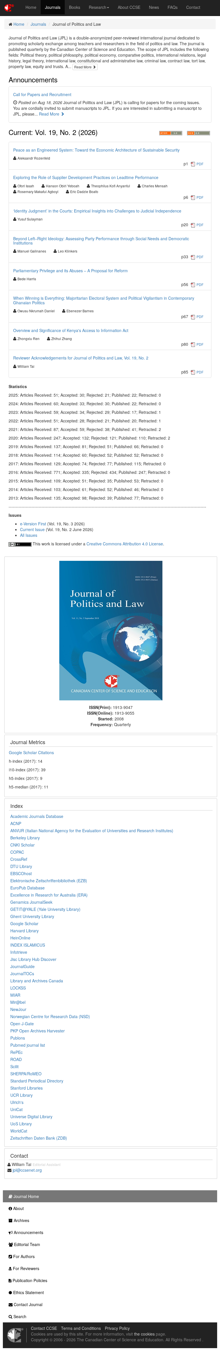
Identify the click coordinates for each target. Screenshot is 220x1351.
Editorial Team (26, 1244)
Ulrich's (16, 1102)
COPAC (17, 852)
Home (30, 7)
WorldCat (18, 1131)
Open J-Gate (22, 1023)
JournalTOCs (22, 973)
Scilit (14, 1066)
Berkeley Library (25, 838)
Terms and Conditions (81, 1328)
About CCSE (129, 7)
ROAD (16, 1059)
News (154, 7)
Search (19, 1316)
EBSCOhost (21, 873)
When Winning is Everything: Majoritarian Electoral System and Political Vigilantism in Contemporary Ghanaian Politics (103, 300)
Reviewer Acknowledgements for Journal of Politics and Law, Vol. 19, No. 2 (80, 358)
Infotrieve (18, 952)
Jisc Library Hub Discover (33, 959)
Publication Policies (29, 1280)
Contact (193, 7)
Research (97, 7)
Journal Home (25, 1196)
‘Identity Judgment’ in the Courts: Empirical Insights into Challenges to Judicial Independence (97, 211)
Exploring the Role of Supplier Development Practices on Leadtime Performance (85, 177)
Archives (21, 1220)
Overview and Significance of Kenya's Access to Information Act (70, 330)
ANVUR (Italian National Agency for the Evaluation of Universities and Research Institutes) (91, 830)
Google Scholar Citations (31, 752)
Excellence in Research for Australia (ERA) (49, 895)
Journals (52, 7)
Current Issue (32, 529)
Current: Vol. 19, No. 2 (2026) (53, 132)
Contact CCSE (44, 1328)
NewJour (18, 1009)
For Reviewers (25, 1268)
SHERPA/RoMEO (26, 1073)
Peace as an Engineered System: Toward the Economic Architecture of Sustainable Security (96, 150)
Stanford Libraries (26, 1088)
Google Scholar (24, 923)
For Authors (23, 1256)
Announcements (33, 79)
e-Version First (33, 524)
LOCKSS (18, 988)
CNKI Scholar (22, 845)
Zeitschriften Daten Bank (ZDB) (38, 1138)
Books (74, 7)
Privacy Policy (117, 1328)
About (18, 1208)
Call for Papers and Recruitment (42, 94)
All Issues (28, 535)
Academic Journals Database (36, 816)
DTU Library (21, 866)
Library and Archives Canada (36, 981)
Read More (83, 66)
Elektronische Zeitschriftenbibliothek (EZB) (48, 880)
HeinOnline (20, 938)
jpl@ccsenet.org (27, 1170)
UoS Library (21, 1124)
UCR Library (21, 1095)
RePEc (16, 1052)
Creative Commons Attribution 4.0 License (125, 544)
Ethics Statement (28, 1292)
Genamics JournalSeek (31, 902)
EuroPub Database (27, 888)
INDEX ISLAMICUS (27, 945)
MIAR (15, 995)
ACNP (15, 823)
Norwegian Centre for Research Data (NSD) (50, 1016)
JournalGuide (22, 966)
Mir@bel (17, 1002)
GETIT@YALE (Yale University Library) (45, 909)
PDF (200, 163)
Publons (17, 1038)
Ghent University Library (32, 916)
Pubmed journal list (27, 1045)
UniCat (16, 1109)
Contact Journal (27, 1304)
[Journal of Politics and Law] (111, 630)
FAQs (173, 7)
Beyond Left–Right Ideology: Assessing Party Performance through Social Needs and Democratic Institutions (101, 241)
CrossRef (18, 859)
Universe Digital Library (31, 1116)
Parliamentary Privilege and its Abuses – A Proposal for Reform (70, 270)
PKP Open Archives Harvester (37, 1031)
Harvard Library (24, 930)
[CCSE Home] (9, 7)
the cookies (144, 1334)
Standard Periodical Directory (36, 1081)
